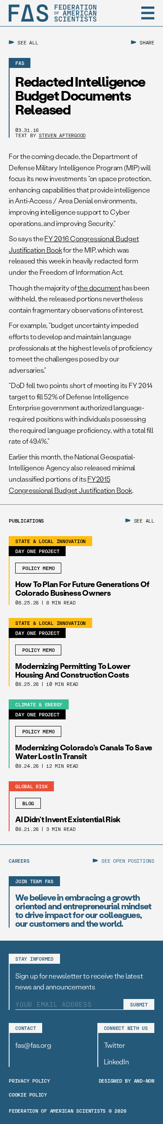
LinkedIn (116, 1061)
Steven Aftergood (62, 135)
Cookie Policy (28, 1094)
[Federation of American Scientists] (52, 13)
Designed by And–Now (126, 1080)
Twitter (114, 1045)
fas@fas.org (33, 1045)
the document (98, 287)
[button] (147, 13)
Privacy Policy (29, 1080)
